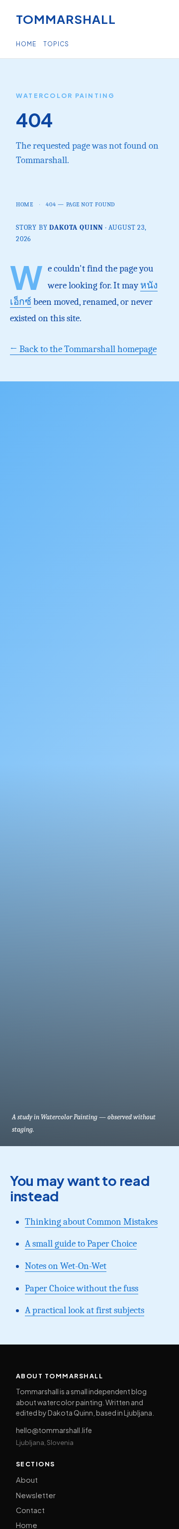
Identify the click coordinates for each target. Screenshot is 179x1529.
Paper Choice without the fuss (81, 1288)
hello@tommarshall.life (54, 1430)
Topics (56, 44)
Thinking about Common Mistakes (91, 1221)
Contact (30, 1510)
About (27, 1479)
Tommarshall (66, 18)
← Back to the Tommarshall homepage (83, 349)
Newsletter (36, 1495)
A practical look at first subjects (84, 1310)
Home (26, 44)
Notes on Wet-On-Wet (65, 1265)
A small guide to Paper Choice (81, 1243)
